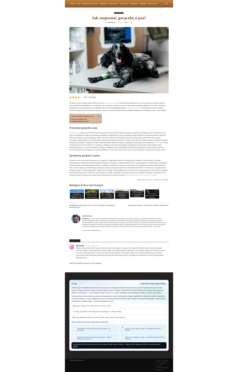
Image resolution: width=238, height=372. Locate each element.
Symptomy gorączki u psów (80, 121)
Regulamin (153, 3)
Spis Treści (114, 3)
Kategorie (133, 3)
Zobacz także (160, 370)
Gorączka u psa (74, 133)
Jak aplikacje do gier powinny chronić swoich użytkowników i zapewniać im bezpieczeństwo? (92, 206)
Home (72, 3)
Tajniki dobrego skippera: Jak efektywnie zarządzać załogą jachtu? (148, 205)
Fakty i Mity (160, 365)
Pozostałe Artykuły (83, 9)
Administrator (111, 22)
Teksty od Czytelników (162, 367)
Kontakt (143, 3)
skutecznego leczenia (134, 108)
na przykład (158, 142)
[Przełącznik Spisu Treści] (98, 116)
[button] (166, 4)
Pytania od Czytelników (163, 361)
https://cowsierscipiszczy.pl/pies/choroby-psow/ (141, 175)
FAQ (78, 3)
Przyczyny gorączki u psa (79, 119)
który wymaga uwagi (111, 103)
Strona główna (73, 9)
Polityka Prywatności (90, 3)
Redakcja (104, 3)
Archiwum (123, 3)
